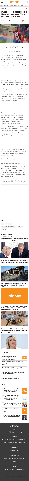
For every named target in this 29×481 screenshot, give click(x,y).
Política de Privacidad (20, 469)
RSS (24, 442)
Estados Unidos (19, 439)
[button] (2, 2)
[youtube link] (16, 432)
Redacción (12, 450)
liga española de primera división (9, 226)
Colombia (9, 439)
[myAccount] (27, 2)
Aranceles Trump (22, 5)
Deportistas (8, 224)
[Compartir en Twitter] (12, 47)
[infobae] (14, 2)
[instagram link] (13, 432)
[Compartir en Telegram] (18, 47)
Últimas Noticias (18, 442)
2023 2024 (20, 226)
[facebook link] (7, 432)
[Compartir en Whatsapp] (6, 47)
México (25, 439)
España (13, 439)
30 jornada (4, 229)
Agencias (3, 8)
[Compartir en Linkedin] (15, 47)
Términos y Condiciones (9, 469)
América (4, 439)
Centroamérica (10, 442)
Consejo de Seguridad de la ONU (9, 5)
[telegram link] (19, 432)
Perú (5, 442)
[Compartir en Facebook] (9, 47)
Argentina (6, 458)
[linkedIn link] (22, 432)
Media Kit (14, 461)
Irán (17, 5)
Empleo (17, 450)
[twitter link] (10, 432)
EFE (3, 224)
